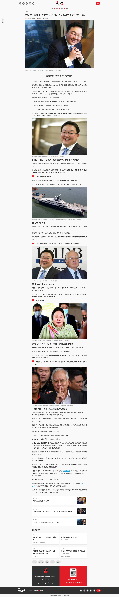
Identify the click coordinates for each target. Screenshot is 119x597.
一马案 (34, 562)
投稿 (98, 3)
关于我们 (30, 590)
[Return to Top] (116, 594)
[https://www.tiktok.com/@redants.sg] (23, 3)
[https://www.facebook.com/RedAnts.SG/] (27, 3)
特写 (62, 8)
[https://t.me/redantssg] (33, 3)
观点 (52, 8)
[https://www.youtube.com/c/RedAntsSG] (30, 3)
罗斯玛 (52, 562)
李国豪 (29, 18)
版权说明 (41, 590)
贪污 (58, 562)
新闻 (57, 8)
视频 (67, 8)
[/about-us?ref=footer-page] (20, 3)
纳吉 (47, 562)
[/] (59, 3)
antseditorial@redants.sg (75, 582)
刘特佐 (41, 562)
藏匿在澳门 (66, 471)
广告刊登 (36, 590)
